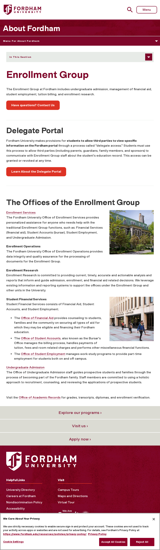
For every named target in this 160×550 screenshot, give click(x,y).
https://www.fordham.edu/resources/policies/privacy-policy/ (44, 534)
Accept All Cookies (113, 541)
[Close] (153, 519)
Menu (147, 10)
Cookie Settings (13, 541)
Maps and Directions (73, 496)
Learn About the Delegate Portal (36, 171)
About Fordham (31, 28)
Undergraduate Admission (25, 367)
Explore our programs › (80, 412)
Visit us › (80, 425)
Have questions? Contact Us (33, 105)
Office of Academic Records (39, 397)
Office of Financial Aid (37, 318)
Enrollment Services (21, 212)
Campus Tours (68, 490)
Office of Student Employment (43, 354)
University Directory (20, 490)
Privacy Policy (97, 534)
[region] (80, 531)
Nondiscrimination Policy (24, 502)
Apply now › (80, 439)
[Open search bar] (130, 10)
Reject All (142, 541)
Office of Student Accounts (40, 338)
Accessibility (15, 508)
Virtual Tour (66, 502)
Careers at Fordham (21, 496)
